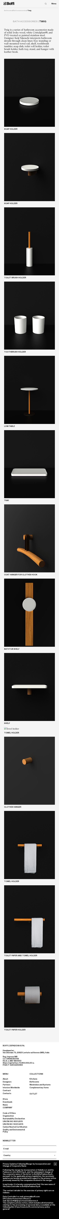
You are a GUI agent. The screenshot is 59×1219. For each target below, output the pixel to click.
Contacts (7, 1093)
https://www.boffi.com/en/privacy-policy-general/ (26, 1208)
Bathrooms (8, 11)
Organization (8, 1116)
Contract (7, 1090)
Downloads (7, 1102)
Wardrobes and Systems (40, 1085)
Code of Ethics (9, 1113)
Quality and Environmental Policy (14, 1131)
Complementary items (39, 1088)
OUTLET (33, 1094)
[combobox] (29, 1155)
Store (5, 1099)
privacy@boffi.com (32, 1197)
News (5, 1105)
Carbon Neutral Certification (15, 1127)
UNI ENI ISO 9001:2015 (13, 1121)
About (5, 1079)
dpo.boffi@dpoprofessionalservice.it (22, 1201)
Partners (6, 1085)
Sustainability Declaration (14, 1119)
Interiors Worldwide (11, 1088)
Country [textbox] (6, 1155)
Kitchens (33, 1079)
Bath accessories (19, 11)
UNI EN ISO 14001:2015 (13, 1124)
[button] (55, 1164)
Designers (7, 1082)
